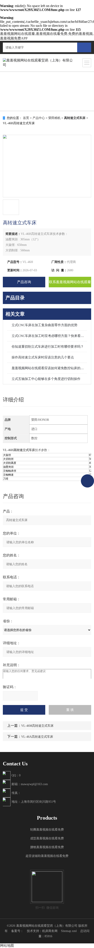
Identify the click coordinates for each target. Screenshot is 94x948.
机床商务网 (49, 931)
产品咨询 (24, 282)
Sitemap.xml (69, 931)
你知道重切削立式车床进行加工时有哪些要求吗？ (48, 346)
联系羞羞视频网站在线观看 (70, 282)
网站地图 (7, 945)
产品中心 (39, 118)
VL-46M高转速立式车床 (37, 725)
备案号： (17, 931)
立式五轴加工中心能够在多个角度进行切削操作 (46, 379)
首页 (26, 118)
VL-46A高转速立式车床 (37, 736)
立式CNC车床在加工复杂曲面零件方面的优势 (44, 325)
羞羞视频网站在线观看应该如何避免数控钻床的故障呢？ (49, 368)
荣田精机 (54, 118)
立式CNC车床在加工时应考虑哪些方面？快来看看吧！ (49, 336)
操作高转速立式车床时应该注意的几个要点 (43, 357)
